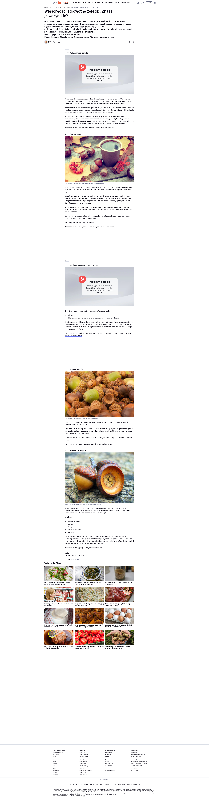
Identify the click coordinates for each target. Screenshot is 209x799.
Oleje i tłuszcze (56, 754)
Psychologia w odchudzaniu (137, 758)
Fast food (55, 763)
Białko (106, 758)
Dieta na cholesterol (83, 754)
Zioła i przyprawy (56, 774)
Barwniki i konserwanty (110, 770)
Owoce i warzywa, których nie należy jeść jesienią (95, 444)
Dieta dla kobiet (82, 763)
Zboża (54, 756)
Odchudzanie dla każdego (136, 765)
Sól (105, 768)
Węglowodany (108, 754)
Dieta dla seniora (82, 765)
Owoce (54, 761)
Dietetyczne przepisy (135, 768)
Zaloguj (149, 2)
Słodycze (55, 772)
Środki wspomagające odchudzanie (139, 761)
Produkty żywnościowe (58, 752)
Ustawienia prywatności (132, 784)
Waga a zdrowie (134, 770)
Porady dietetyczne (135, 759)
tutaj (84, 795)
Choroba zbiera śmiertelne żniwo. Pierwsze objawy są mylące (87, 37)
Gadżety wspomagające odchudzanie (139, 763)
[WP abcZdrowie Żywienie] (65, 2)
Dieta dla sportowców (83, 767)
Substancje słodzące (109, 767)
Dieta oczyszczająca (83, 756)
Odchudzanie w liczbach (136, 767)
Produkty (98, 2)
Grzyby (54, 765)
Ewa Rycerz (51, 41)
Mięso (54, 758)
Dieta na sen (81, 768)
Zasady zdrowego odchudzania (138, 754)
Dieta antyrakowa (83, 761)
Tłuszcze (107, 756)
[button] (143, 3)
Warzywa (55, 759)
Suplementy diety (108, 765)
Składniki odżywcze (111, 2)
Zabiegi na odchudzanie (136, 756)
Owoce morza (56, 770)
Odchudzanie (125, 2)
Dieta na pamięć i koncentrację (85, 770)
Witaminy (107, 761)
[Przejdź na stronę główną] (55, 4)
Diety (89, 2)
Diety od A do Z (82, 752)
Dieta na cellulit (82, 772)
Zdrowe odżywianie (78, 2)
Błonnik (106, 759)
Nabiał (54, 767)
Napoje (54, 768)
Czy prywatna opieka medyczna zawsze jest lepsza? (96, 227)
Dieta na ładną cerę (83, 774)
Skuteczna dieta (82, 758)
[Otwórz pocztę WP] (138, 2)
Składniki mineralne (109, 763)
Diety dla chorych (82, 759)
